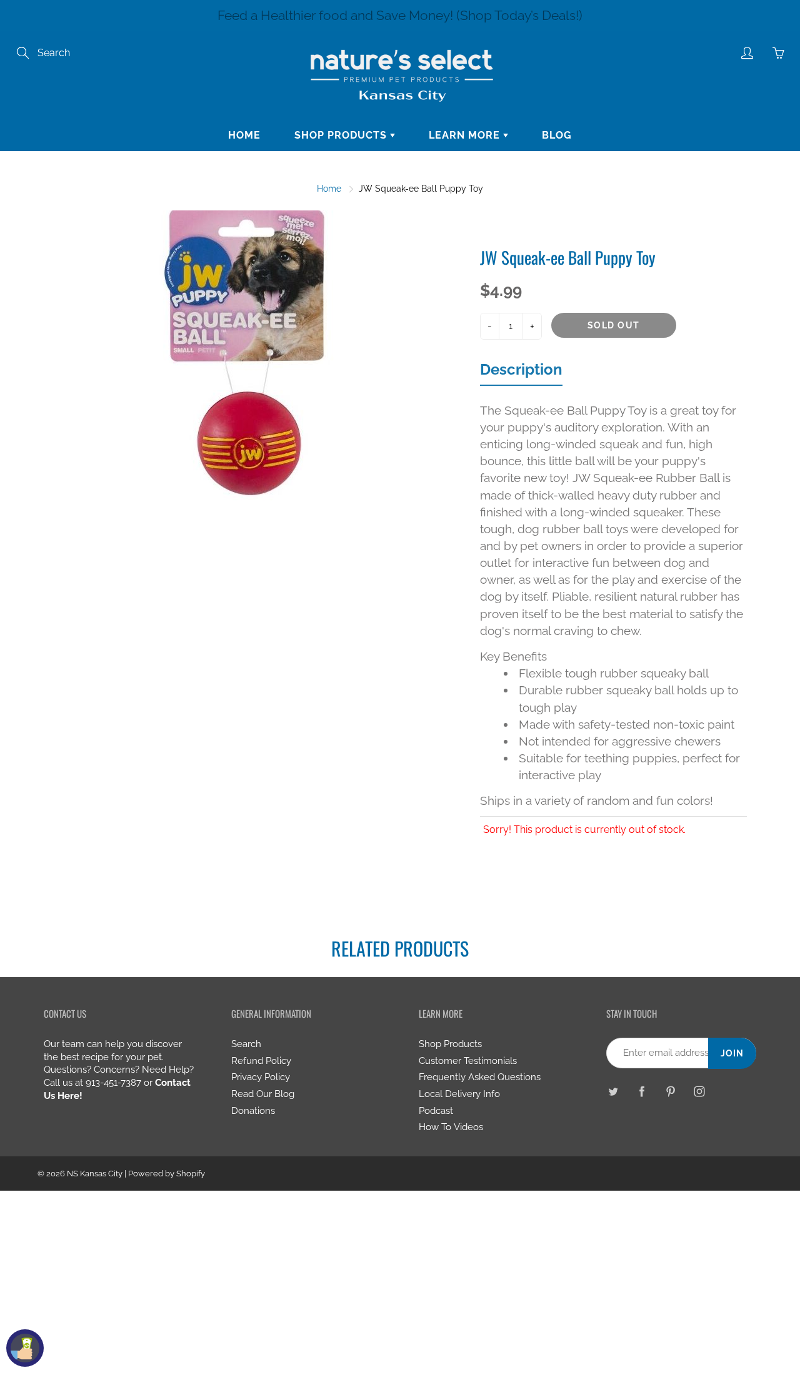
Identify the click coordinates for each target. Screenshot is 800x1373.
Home (244, 135)
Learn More (466, 135)
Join (732, 1053)
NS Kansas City (94, 1173)
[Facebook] (641, 1092)
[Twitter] (613, 1092)
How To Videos (451, 1126)
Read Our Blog (262, 1093)
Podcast (436, 1110)
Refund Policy (261, 1060)
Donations (253, 1110)
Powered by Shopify (166, 1173)
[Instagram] (699, 1092)
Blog (557, 135)
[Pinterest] (670, 1092)
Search (246, 1043)
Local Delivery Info (459, 1093)
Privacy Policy (260, 1076)
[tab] (521, 373)
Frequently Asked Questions (480, 1076)
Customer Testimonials (468, 1060)
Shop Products (342, 135)
